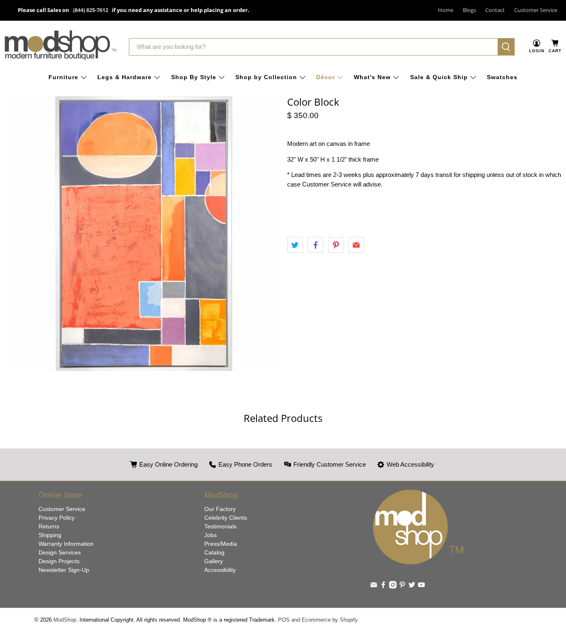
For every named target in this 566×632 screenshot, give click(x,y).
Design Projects (59, 561)
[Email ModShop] (373, 586)
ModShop (64, 620)
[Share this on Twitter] (295, 245)
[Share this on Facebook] (315, 245)
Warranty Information (66, 543)
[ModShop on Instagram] (393, 586)
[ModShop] (60, 47)
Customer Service (535, 10)
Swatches (502, 77)
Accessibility (220, 570)
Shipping (50, 535)
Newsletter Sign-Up (64, 570)
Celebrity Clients (225, 517)
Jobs (210, 535)
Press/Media (220, 543)
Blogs (469, 10)
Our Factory (220, 509)
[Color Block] (141, 233)
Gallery (213, 561)
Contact (495, 10)
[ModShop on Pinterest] (402, 586)
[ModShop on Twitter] (412, 586)
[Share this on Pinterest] (336, 245)
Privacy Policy (57, 517)
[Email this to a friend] (356, 245)
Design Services (60, 552)
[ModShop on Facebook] (383, 586)
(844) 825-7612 (90, 10)
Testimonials (220, 526)
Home (445, 10)
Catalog (214, 552)
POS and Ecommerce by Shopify (318, 620)
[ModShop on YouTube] (421, 586)
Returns (49, 526)
